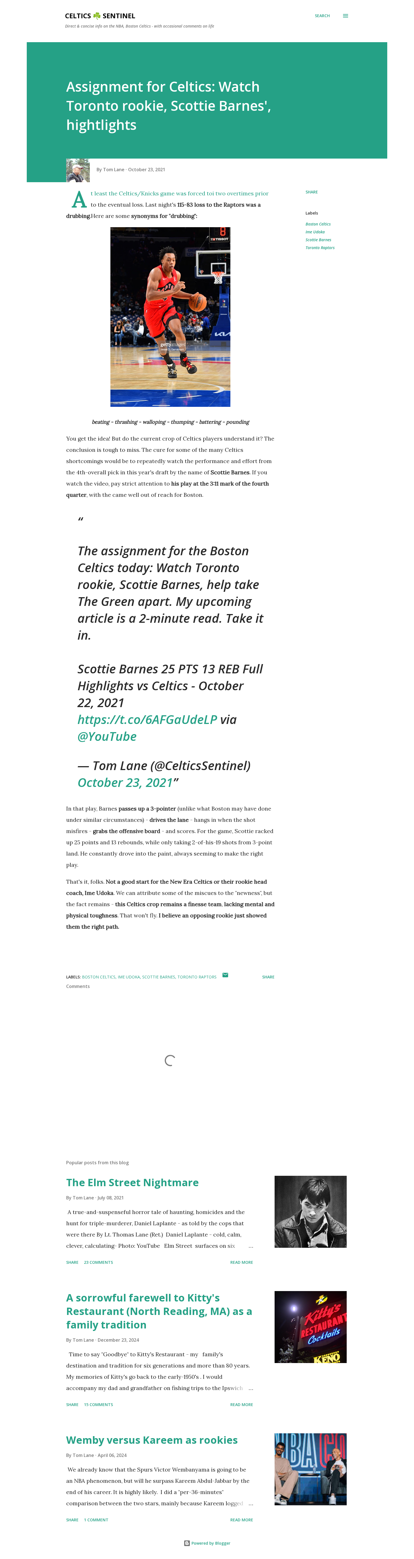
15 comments (98, 1404)
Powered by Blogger (210, 1543)
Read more (241, 1262)
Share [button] (312, 192)
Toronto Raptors (320, 247)
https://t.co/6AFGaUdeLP (147, 719)
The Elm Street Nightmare (132, 1182)
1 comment (96, 1519)
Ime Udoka (315, 231)
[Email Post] (225, 977)
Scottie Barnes (318, 239)
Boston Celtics (318, 224)
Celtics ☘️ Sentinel (100, 15)
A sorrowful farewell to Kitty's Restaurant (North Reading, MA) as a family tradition (159, 1311)
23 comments (98, 1262)
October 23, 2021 (125, 782)
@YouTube (107, 736)
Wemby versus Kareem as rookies (152, 1440)
